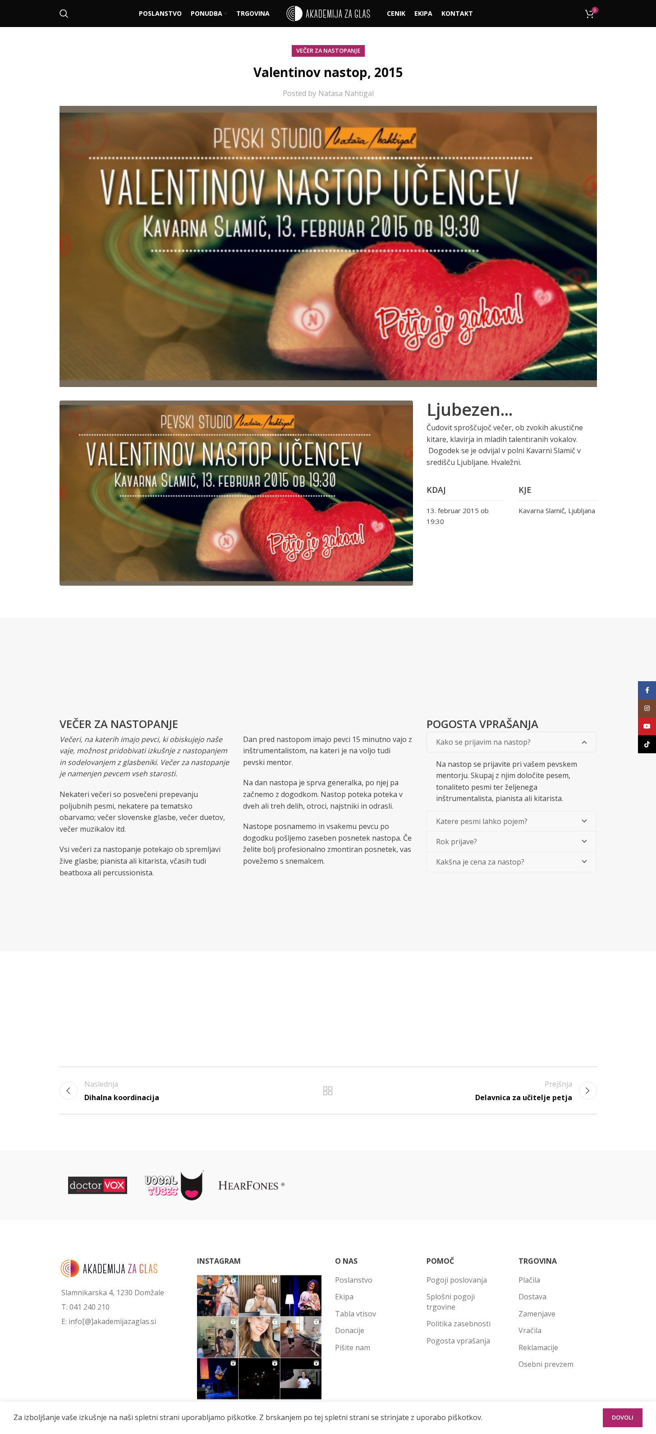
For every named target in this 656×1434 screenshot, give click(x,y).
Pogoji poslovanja (457, 1280)
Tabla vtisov (355, 1314)
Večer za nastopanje (328, 50)
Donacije (349, 1330)
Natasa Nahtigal (346, 93)
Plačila (529, 1280)
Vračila (529, 1330)
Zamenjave (536, 1314)
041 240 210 (89, 1307)
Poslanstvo (353, 1280)
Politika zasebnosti (459, 1324)
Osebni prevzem (545, 1364)
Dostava (532, 1297)
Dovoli (622, 1417)
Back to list (328, 1091)
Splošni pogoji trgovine (451, 1301)
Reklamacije (538, 1347)
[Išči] (64, 14)
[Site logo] (328, 13)
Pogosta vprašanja (458, 1341)
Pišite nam (352, 1347)
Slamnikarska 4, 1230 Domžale (112, 1292)
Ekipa (344, 1297)
